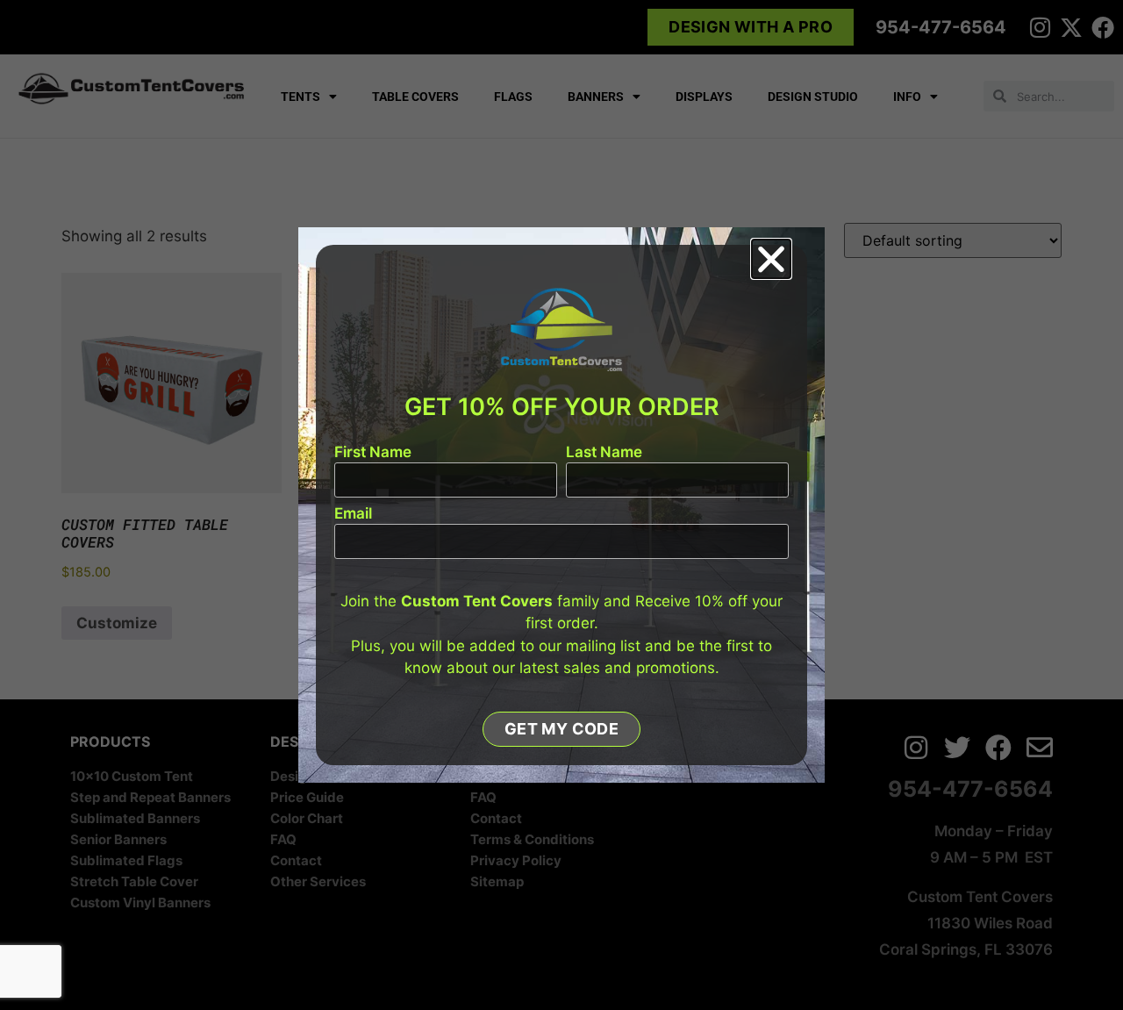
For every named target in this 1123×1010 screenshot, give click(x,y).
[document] (561, 505)
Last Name (604, 453)
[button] (771, 258)
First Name (372, 453)
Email (353, 514)
